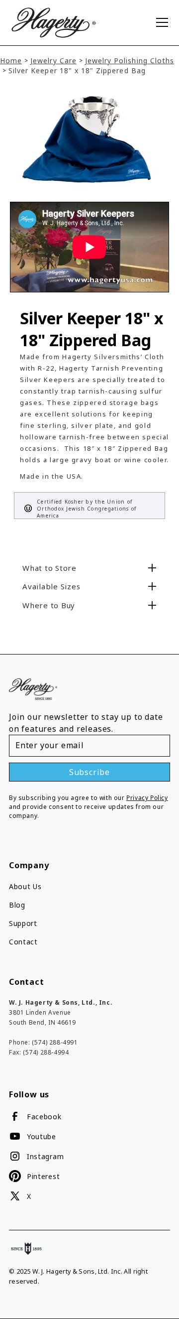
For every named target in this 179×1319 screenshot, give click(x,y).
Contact (23, 941)
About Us (25, 886)
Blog (17, 905)
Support (23, 923)
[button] (160, 22)
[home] (77, 22)
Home (11, 60)
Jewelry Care (53, 60)
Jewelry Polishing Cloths (129, 60)
